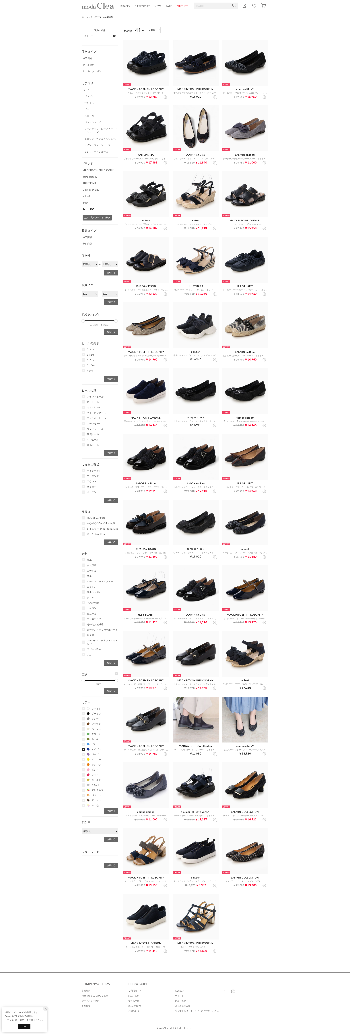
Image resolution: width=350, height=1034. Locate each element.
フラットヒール (95, 396)
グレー (95, 718)
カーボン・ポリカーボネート (102, 629)
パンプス (89, 96)
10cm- (90, 370)
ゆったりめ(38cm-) (97, 534)
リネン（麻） (94, 592)
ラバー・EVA (94, 649)
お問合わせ (133, 1011)
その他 (95, 805)
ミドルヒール (94, 407)
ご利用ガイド (134, 990)
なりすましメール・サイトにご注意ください (197, 1011)
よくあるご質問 (182, 1006)
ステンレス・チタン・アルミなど (102, 642)
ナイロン (91, 608)
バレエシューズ (92, 122)
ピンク (95, 769)
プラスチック (94, 618)
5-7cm (90, 360)
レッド (95, 774)
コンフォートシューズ (96, 151)
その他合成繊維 (95, 624)
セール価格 (88, 64)
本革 (89, 559)
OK (24, 1026)
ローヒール (93, 402)
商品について (134, 1006)
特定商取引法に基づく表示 (95, 995)
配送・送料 (133, 995)
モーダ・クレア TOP (92, 17)
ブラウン (96, 723)
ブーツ (88, 109)
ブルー (95, 744)
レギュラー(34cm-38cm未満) (102, 528)
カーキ (95, 739)
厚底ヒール (93, 434)
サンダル (89, 102)
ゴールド (96, 779)
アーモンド (93, 476)
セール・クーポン (92, 71)
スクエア (91, 486)
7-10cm (91, 365)
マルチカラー (99, 790)
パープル (96, 754)
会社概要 (86, 1006)
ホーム (86, 89)
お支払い (179, 990)
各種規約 (86, 990)
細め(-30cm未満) (96, 518)
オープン (91, 492)
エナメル (91, 570)
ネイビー (96, 749)
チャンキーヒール (96, 418)
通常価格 (87, 58)
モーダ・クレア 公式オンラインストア (98, 6)
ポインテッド (94, 470)
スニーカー (90, 115)
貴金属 (90, 635)
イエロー (96, 759)
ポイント (179, 995)
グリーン (96, 733)
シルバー (96, 784)
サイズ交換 (133, 1000)
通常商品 (87, 237)
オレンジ (96, 764)
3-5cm (90, 354)
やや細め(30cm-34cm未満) (101, 523)
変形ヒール (93, 445)
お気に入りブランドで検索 (97, 217)
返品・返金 (180, 1000)
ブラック (96, 713)
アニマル (96, 800)
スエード (91, 575)
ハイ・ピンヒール (96, 412)
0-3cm (90, 349)
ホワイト (96, 708)
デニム (90, 597)
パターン (96, 795)
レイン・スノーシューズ (97, 145)
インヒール (93, 439)
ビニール (91, 613)
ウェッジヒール (95, 428)
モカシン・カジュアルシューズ (101, 138)
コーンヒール (94, 423)
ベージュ (96, 728)
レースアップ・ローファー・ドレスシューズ (101, 130)
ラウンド (91, 481)
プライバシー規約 (90, 1000)
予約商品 (87, 243)
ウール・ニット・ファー (100, 581)
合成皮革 (91, 565)
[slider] (83, 321)
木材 (89, 654)
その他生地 (93, 602)
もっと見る (88, 209)
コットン (91, 586)
